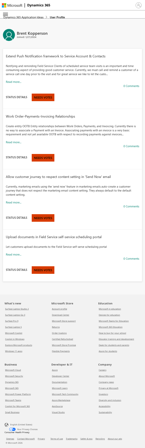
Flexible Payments (61, 351)
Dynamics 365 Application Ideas (23, 17)
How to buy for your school (112, 333)
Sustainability (105, 412)
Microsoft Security (14, 376)
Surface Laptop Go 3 (15, 314)
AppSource (57, 406)
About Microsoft (107, 376)
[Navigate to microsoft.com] (12, 5)
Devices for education (109, 314)
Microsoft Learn (60, 388)
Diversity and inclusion (110, 400)
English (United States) (21, 424)
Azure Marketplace (61, 400)
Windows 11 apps (13, 351)
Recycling (100, 438)
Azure (55, 370)
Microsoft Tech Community (65, 394)
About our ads (115, 438)
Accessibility (104, 406)
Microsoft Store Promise (64, 345)
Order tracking (59, 333)
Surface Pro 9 (11, 320)
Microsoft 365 (12, 388)
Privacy (41, 438)
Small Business (12, 412)
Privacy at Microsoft (108, 388)
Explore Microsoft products (18, 345)
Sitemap (10, 438)
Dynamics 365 (38, 5)
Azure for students (108, 351)
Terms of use (56, 438)
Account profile (59, 308)
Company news (106, 382)
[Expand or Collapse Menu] (5, 14)
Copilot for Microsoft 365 (17, 406)
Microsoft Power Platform (18, 394)
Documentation (59, 382)
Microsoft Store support (64, 320)
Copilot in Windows (14, 339)
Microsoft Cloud (13, 370)
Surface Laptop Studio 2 (17, 308)
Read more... (13, 82)
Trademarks (71, 438)
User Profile (57, 17)
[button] (138, 5)
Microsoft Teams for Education (114, 320)
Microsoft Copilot (13, 333)
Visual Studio (58, 412)
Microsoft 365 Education (111, 327)
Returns (56, 327)
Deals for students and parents (114, 345)
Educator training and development (116, 339)
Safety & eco (86, 438)
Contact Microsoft (26, 438)
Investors (103, 394)
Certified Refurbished (62, 339)
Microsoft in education (110, 308)
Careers (102, 370)
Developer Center (60, 376)
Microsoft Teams (13, 400)
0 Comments (131, 86)
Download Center (60, 314)
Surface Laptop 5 (13, 327)
